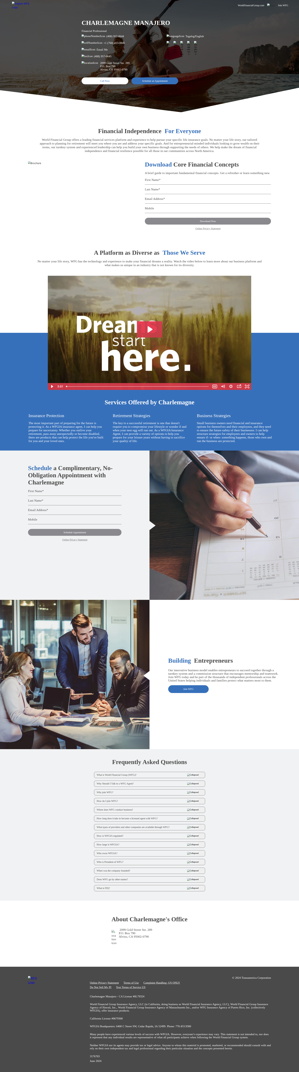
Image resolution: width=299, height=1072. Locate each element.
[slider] (137, 386)
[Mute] (223, 386)
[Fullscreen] (247, 386)
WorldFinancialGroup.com (251, 5)
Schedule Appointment (75, 532)
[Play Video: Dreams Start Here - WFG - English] (149, 329)
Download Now (208, 221)
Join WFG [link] (283, 5)
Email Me (102, 49)
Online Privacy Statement (208, 228)
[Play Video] (52, 386)
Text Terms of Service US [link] (130, 987)
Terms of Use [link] (131, 982)
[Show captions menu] (215, 386)
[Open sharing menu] (239, 386)
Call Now (105, 81)
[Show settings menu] (231, 386)
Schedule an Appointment (155, 81)
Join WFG (188, 689)
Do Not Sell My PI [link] (100, 987)
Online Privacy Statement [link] (104, 982)
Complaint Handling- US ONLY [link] (161, 982)
